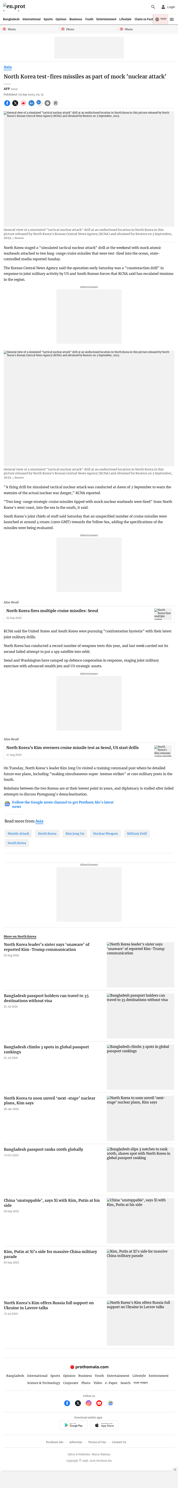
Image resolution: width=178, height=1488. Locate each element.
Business (75, 19)
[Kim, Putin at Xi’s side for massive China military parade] (140, 1271)
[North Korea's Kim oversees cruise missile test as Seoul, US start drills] (163, 751)
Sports (48, 19)
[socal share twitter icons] (16, 105)
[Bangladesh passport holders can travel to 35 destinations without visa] (140, 1016)
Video (98, 1383)
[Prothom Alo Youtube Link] (101, 1404)
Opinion (61, 19)
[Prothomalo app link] (73, 1425)
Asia (8, 67)
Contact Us (119, 1442)
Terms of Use (97, 1442)
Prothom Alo (54, 1442)
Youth (89, 19)
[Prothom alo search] (153, 7)
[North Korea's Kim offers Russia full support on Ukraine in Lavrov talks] (140, 1323)
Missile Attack (18, 834)
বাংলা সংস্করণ (141, 1383)
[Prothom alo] (15, 7)
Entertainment (106, 19)
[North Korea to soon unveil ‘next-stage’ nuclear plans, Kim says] (140, 1118)
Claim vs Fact (144, 19)
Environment (159, 1376)
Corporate (70, 1383)
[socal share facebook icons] (8, 105)
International (32, 19)
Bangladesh (11, 19)
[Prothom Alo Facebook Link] (69, 1404)
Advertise (75, 1442)
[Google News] (110, 1403)
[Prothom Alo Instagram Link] (90, 1404)
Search (125, 1383)
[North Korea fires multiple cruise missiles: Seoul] (163, 614)
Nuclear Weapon (105, 834)
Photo (86, 1383)
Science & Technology (43, 1383)
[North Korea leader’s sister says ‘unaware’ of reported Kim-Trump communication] (140, 964)
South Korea (17, 843)
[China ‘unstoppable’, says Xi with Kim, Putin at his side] (140, 1220)
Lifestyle (125, 19)
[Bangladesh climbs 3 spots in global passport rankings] (140, 1067)
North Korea (47, 834)
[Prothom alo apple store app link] (104, 1425)
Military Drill (137, 834)
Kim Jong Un (75, 834)
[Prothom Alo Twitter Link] (79, 1404)
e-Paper (111, 1383)
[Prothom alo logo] (89, 1368)
